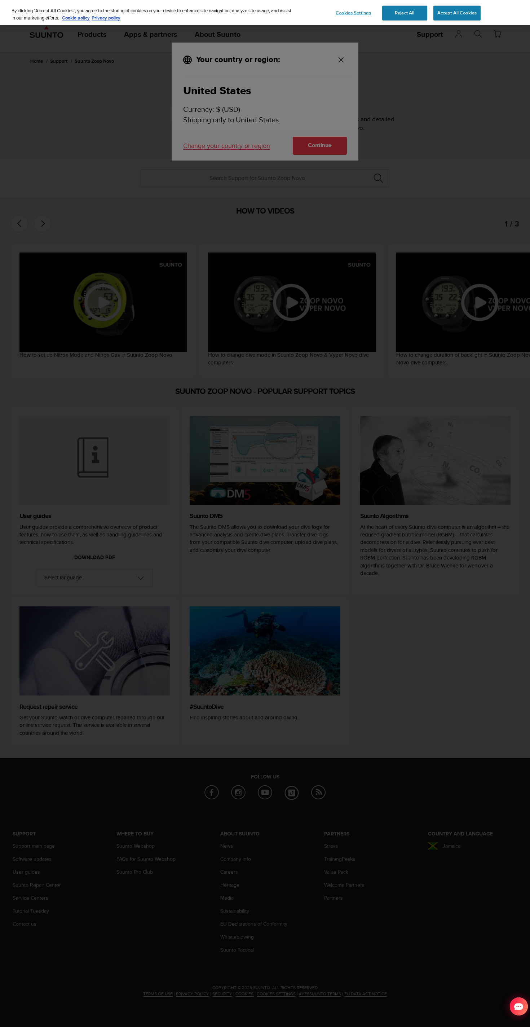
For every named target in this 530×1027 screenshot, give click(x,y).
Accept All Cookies (457, 13)
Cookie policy (76, 17)
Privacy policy (106, 17)
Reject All (404, 13)
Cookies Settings (353, 13)
